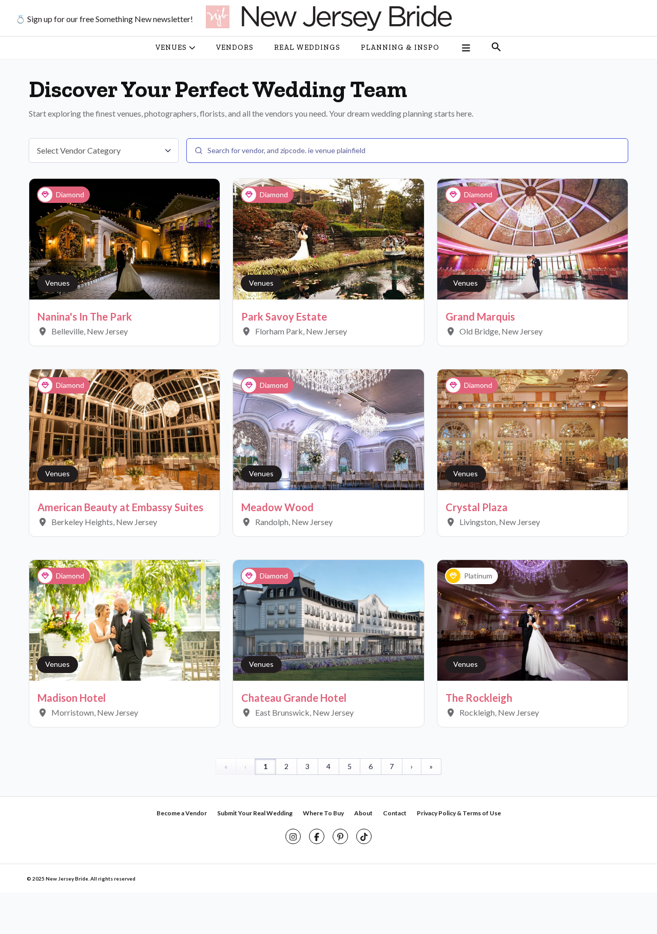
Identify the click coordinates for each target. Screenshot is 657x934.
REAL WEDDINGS (307, 47)
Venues (57, 282)
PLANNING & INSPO (400, 47)
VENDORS (235, 47)
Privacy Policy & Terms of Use (459, 813)
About (363, 813)
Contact (395, 813)
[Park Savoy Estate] (328, 238)
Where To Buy (323, 813)
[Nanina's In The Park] (124, 238)
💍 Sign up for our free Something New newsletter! (104, 19)
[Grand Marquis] (532, 238)
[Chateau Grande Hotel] (328, 619)
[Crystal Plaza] (532, 428)
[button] (496, 47)
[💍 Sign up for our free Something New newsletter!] (328, 18)
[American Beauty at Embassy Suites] (124, 428)
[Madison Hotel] (124, 619)
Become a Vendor (182, 813)
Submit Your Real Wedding (255, 813)
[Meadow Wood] (328, 428)
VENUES (171, 47)
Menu (465, 47)
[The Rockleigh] (532, 619)
